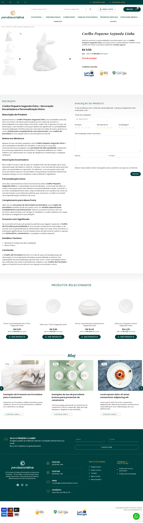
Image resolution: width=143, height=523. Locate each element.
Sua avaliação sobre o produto (88, 133)
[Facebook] (18, 485)
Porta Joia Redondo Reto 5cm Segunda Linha (17, 324)
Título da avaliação (83, 115)
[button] (107, 9)
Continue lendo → (13, 414)
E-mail (112, 155)
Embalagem (124, 125)
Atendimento (102, 125)
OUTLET (8, 27)
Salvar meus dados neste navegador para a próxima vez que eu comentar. (106, 168)
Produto (78, 125)
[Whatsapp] (27, 485)
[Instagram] (22, 485)
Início (3, 27)
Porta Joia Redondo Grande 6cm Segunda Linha (89, 324)
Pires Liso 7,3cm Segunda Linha (53, 324)
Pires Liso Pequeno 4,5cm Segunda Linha (126, 324)
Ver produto (18, 337)
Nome (78, 155)
